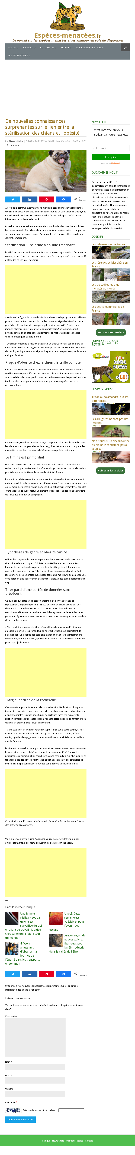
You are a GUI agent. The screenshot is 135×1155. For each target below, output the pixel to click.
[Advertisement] (67, 85)
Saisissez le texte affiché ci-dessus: (40, 1110)
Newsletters (58, 1140)
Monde (65, 47)
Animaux (28, 47)
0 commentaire (14, 145)
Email (8, 1075)
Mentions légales (74, 1140)
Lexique (46, 1140)
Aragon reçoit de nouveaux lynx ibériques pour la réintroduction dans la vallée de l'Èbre (67, 943)
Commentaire (12, 1016)
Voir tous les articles (110, 470)
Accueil (13, 47)
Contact (89, 1140)
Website (9, 1089)
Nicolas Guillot (16, 141)
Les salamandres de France (108, 244)
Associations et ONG (89, 47)
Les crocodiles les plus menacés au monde (105, 286)
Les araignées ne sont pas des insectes (110, 421)
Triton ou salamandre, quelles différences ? (110, 398)
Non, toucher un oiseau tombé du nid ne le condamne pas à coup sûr (111, 444)
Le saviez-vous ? (18, 55)
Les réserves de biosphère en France (110, 264)
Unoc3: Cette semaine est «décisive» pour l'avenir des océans (66, 921)
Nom (7, 1062)
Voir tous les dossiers (111, 332)
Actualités (47, 47)
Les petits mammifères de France (108, 308)
